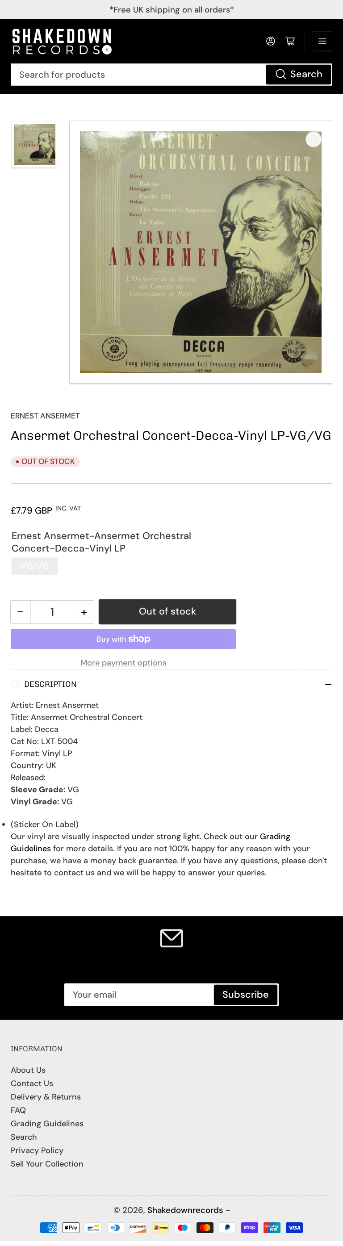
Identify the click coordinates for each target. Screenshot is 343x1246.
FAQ (18, 1110)
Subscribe (245, 994)
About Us (28, 1070)
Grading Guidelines (47, 1123)
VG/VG (35, 566)
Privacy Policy (37, 1150)
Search (306, 74)
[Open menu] (322, 41)
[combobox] (171, 74)
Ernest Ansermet (45, 416)
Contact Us (32, 1083)
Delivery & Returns (46, 1096)
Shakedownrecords (185, 1210)
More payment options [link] (123, 662)
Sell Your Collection (47, 1163)
